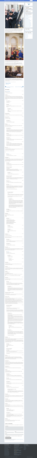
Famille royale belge (28, 19)
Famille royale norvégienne (28, 25)
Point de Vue (25, 448)
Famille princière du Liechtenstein (7, 447)
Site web (6, 433)
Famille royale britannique (28, 20)
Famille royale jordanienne (28, 24)
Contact (16, 0)
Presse (18, 0)
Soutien (21, 0)
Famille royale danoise (28, 21)
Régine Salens (8, 83)
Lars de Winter (8, 91)
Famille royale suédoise (28, 26)
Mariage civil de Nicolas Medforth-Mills (19, 87)
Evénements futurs (13, 0)
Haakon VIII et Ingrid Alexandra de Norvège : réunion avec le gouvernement (17, 451)
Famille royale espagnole (28, 22)
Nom (6, 431)
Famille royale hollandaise (28, 23)
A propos (23, 0)
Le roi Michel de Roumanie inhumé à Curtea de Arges (9, 87)
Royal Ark (25, 449)
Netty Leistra (25, 447)
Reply (22, 94)
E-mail (15, 431)
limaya (8, 251)
